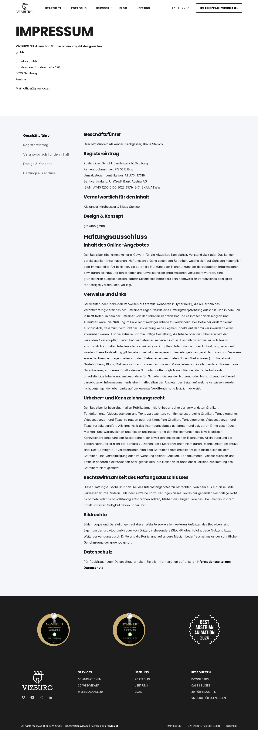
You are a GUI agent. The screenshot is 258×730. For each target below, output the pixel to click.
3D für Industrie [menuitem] (203, 691)
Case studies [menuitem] (200, 685)
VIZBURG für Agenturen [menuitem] (208, 697)
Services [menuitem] (102, 8)
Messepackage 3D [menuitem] (90, 691)
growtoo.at (111, 726)
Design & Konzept (37, 164)
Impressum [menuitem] (174, 726)
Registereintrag (35, 145)
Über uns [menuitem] (143, 8)
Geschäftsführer (37, 135)
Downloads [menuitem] (200, 679)
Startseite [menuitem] (53, 8)
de (183, 8)
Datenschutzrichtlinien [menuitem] (204, 726)
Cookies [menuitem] (231, 726)
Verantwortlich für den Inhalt (46, 154)
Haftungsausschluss (39, 173)
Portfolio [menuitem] (79, 8)
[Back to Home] (25, 8)
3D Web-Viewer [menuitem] (88, 685)
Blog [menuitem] (123, 8)
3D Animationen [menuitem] (89, 679)
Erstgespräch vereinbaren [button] (219, 8)
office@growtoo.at (36, 88)
